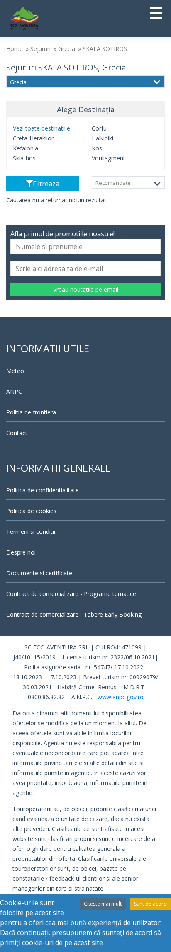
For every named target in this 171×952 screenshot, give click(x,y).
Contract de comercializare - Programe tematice (71, 594)
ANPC (14, 391)
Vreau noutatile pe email (85, 289)
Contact (16, 433)
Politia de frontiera (31, 412)
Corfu (99, 128)
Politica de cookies (31, 511)
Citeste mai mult (103, 903)
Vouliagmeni (108, 158)
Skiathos (24, 158)
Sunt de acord (150, 903)
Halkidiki (102, 138)
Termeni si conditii (30, 531)
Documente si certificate (39, 573)
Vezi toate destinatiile (41, 128)
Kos (97, 148)
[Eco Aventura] (24, 17)
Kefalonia (25, 148)
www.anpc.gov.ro (121, 697)
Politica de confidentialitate (42, 490)
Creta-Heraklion (34, 138)
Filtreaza (46, 183)
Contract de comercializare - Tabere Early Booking (74, 614)
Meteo (15, 371)
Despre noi (21, 552)
